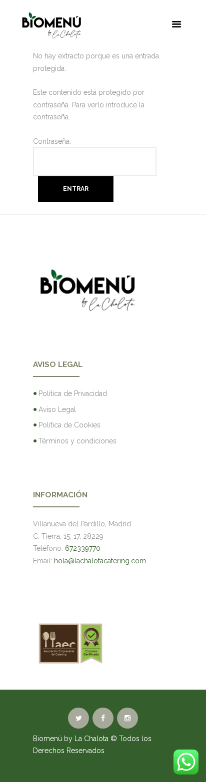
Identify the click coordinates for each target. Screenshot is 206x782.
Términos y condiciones (77, 441)
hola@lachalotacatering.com (100, 561)
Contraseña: (52, 141)
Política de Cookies (69, 425)
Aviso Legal (57, 409)
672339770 (82, 548)
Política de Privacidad (72, 393)
